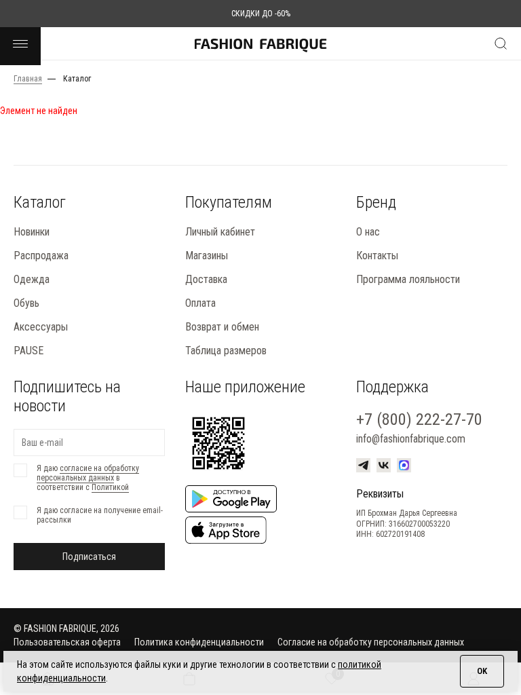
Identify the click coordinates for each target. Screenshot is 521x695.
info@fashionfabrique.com (410, 438)
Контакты (377, 255)
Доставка (206, 279)
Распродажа (41, 255)
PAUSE (28, 350)
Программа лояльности (408, 279)
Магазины (206, 255)
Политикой (110, 487)
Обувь (26, 303)
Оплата (200, 303)
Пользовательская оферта (67, 642)
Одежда (32, 279)
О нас (368, 231)
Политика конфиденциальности (199, 642)
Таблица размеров (226, 350)
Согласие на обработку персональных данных (370, 642)
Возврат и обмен (222, 326)
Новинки (32, 231)
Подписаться (89, 556)
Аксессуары (41, 326)
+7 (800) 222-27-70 (419, 419)
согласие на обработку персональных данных (88, 473)
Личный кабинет (220, 231)
